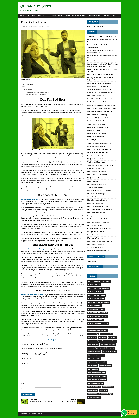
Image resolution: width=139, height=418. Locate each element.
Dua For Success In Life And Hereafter (98, 222)
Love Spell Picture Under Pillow (96, 232)
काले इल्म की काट (112, 337)
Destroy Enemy (94, 16)
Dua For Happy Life (94, 285)
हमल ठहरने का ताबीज (92, 390)
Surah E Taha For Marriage (95, 187)
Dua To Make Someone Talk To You (97, 219)
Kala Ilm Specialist (92, 181)
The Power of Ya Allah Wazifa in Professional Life (102, 37)
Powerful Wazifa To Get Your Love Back (99, 83)
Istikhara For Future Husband (97, 316)
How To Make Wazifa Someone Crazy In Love (100, 149)
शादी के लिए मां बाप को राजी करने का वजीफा (97, 380)
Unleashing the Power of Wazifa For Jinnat (100, 75)
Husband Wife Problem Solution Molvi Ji (99, 209)
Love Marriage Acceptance (75, 16)
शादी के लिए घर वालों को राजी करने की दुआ (97, 376)
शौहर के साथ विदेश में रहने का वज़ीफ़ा (95, 383)
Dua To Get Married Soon (96, 309)
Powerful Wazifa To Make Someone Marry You (101, 92)
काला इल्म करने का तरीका (106, 334)
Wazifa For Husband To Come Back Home (99, 143)
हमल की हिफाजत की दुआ (108, 387)
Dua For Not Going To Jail (96, 299)
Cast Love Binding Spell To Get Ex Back (99, 229)
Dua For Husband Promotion (95, 235)
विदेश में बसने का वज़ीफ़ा (93, 369)
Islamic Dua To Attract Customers (97, 200)
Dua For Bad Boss (28, 89)
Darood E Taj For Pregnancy (95, 140)
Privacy (106, 16)
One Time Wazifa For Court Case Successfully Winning (105, 327)
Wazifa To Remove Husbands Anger (98, 153)
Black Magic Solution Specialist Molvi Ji (99, 191)
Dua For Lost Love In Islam (96, 295)
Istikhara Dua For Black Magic (96, 194)
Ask (114, 16)
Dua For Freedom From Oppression (99, 281)
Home (22, 16)
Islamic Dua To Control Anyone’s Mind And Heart (102, 108)
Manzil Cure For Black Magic (95, 203)
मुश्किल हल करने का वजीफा (94, 359)
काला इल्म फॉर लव (92, 337)
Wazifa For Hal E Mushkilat (95, 178)
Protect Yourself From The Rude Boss (37, 94)
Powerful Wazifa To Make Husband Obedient (100, 99)
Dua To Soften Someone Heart (96, 244)
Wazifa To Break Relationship (96, 162)
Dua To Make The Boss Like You (35, 91)
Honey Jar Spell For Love (94, 225)
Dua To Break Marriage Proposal (98, 302)
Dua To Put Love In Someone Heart (97, 206)
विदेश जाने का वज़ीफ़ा (92, 366)
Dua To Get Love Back (94, 306)
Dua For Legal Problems (95, 292)
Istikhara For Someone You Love (98, 323)
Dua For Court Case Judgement (96, 184)
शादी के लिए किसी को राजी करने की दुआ (96, 373)
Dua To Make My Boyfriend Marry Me (98, 121)
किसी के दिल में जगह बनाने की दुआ (109, 341)
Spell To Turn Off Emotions (95, 247)
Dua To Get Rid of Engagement (97, 313)
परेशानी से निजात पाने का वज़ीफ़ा (109, 352)
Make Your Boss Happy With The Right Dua (38, 92)
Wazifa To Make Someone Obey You (98, 251)
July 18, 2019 (26, 27)
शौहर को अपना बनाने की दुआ (94, 387)
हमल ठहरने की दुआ (103, 390)
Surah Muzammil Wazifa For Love (97, 156)
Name (23, 383)
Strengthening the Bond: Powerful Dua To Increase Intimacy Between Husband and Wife (102, 65)
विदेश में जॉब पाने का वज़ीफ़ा (105, 366)
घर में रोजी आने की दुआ (93, 348)
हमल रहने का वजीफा (92, 394)
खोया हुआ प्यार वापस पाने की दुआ (108, 345)
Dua (45, 27)
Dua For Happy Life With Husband (98, 288)
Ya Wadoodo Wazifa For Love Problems (99, 118)
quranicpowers (37, 27)
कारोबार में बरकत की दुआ (93, 334)
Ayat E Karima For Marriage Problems (98, 127)
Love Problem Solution (36, 16)
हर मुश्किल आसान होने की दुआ (105, 394)
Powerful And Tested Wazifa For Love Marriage (101, 105)
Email (23, 389)
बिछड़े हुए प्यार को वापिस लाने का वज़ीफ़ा (96, 355)
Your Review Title (26, 358)
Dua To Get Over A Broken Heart (97, 175)
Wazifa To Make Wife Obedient (96, 134)
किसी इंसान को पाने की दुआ (94, 341)
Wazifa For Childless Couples (96, 124)
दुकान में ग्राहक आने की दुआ (94, 352)
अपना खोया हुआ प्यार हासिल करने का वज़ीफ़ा (97, 330)
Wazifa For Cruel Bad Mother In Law (98, 159)
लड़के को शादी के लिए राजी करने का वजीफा (97, 362)
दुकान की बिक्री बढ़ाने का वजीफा (107, 348)
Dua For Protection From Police (96, 213)
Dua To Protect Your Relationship (97, 115)
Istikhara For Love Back (94, 130)
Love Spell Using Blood (94, 216)
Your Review (25, 363)
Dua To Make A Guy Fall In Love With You (99, 241)
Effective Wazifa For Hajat (95, 238)
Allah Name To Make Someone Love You (99, 111)
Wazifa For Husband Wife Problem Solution (100, 165)
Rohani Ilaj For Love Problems (96, 146)
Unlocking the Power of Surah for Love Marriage (101, 61)
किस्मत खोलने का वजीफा (93, 345)
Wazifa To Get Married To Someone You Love (100, 89)
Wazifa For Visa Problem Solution (97, 137)
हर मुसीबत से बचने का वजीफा (94, 397)
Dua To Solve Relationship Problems (98, 102)
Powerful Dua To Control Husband (97, 86)
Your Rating (24, 354)
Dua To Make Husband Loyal (95, 96)
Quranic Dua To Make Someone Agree (98, 197)
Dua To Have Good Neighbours (96, 172)
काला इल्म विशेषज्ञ (102, 337)
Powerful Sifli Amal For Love (95, 168)
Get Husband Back (55, 16)
